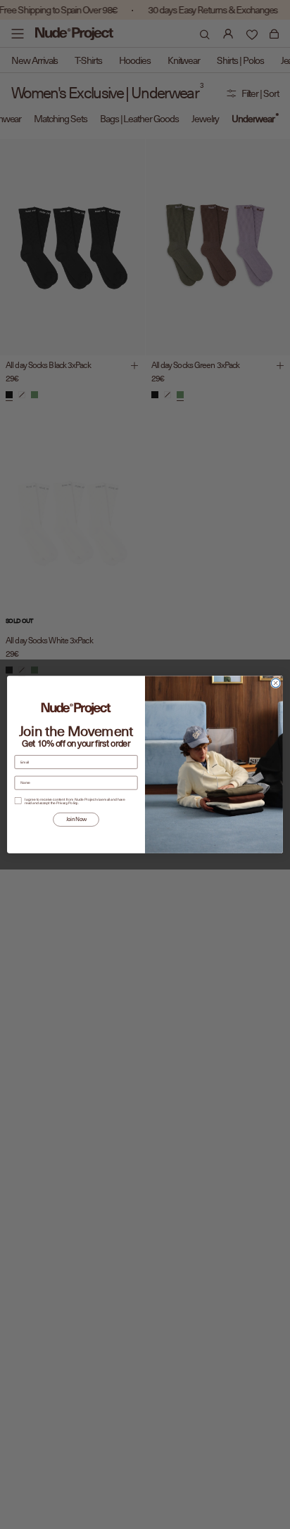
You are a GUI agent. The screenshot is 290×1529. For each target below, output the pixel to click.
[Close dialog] (275, 683)
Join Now (76, 819)
